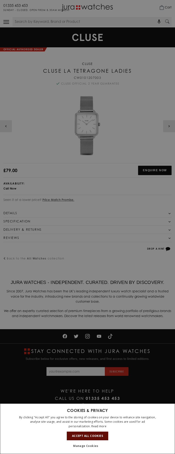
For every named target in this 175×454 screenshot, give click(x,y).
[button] (87, 446)
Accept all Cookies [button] (87, 436)
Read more (98, 426)
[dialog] (87, 428)
